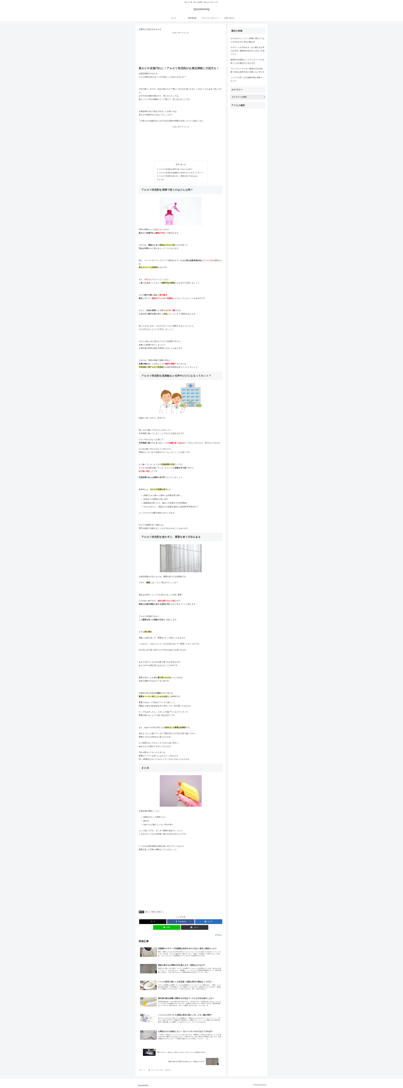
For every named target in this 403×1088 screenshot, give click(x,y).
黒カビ (161, 912)
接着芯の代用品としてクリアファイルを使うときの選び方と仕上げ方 (247, 61)
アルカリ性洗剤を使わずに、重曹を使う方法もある (178, 176)
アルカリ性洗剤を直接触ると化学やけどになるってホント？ (181, 173)
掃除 (142, 912)
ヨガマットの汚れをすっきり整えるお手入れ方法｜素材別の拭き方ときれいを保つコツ (247, 50)
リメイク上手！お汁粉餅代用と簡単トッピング (247, 79)
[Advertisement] (181, 49)
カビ (148, 912)
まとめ (161, 179)
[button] (194, 927)
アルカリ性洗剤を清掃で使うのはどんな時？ (175, 169)
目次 (178, 164)
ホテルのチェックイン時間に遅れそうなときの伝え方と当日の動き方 (247, 40)
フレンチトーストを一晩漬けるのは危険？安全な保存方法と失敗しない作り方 (247, 70)
